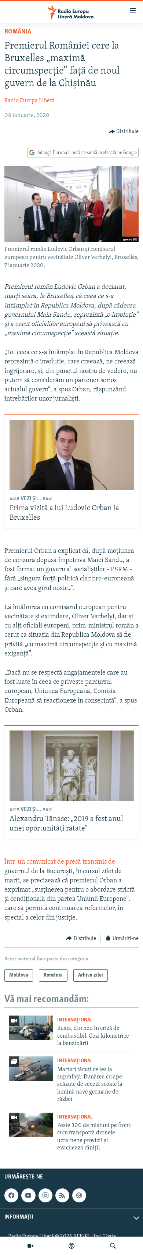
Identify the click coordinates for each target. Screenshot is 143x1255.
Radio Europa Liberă (29, 101)
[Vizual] (30, 1246)
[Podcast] (71, 1246)
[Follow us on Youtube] (28, 1195)
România (17, 32)
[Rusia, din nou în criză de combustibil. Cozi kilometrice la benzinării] (31, 1028)
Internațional (75, 1020)
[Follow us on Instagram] (45, 1195)
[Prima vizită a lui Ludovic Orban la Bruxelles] (72, 455)
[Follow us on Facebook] (11, 1195)
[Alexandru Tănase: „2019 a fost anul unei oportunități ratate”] (72, 765)
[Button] (124, 131)
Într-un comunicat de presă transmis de (59, 862)
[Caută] (113, 1246)
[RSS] (62, 1195)
